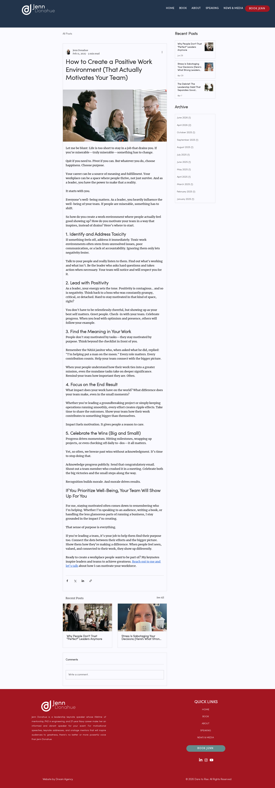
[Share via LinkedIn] (82, 580)
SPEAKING (205, 730)
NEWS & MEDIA (205, 737)
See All (160, 597)
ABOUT (205, 723)
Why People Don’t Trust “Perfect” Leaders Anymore (84, 638)
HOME (205, 709)
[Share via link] (90, 580)
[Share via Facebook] (67, 580)
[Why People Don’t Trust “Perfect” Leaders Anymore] (87, 617)
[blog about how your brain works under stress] (142, 617)
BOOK (205, 716)
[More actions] (162, 52)
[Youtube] (211, 760)
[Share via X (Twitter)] (75, 580)
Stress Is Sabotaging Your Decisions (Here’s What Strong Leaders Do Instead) (141, 638)
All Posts (67, 34)
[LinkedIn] (201, 760)
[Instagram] (206, 760)
